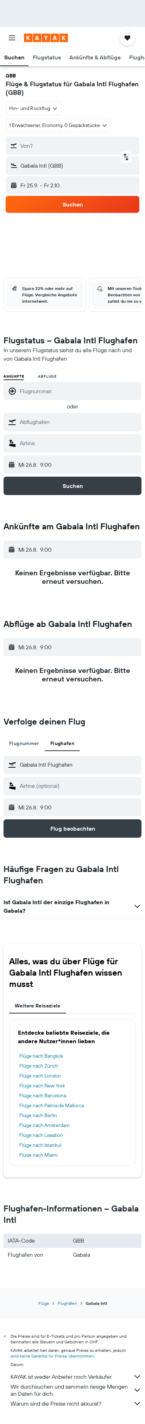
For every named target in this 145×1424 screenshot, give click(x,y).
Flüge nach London (40, 1076)
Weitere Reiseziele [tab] (38, 1005)
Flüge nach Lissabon (41, 1135)
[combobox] (79, 422)
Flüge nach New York (42, 1085)
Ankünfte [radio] (14, 376)
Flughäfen (67, 1303)
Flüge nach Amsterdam (44, 1125)
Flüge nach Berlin (38, 1115)
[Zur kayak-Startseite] (46, 38)
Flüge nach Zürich (38, 1066)
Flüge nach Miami (38, 1155)
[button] (12, 38)
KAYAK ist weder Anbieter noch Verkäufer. (61, 1376)
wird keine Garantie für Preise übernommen (52, 1356)
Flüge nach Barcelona (42, 1095)
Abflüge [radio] (47, 376)
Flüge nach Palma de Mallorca (51, 1105)
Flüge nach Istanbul (40, 1145)
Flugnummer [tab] (24, 743)
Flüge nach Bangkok (41, 1056)
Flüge (43, 1303)
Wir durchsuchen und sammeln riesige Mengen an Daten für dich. (69, 1390)
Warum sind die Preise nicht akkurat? (56, 1403)
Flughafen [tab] (62, 743)
